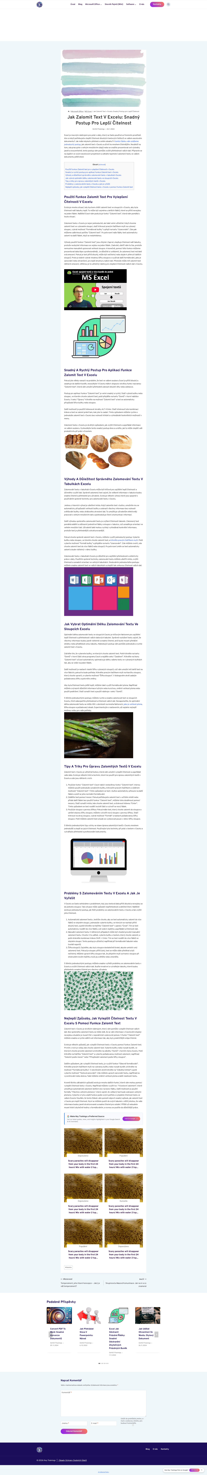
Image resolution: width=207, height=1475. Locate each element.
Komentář (67, 1392)
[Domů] (68, 111)
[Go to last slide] (51, 1334)
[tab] (99, 1363)
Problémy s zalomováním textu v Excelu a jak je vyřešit (87, 184)
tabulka (68, 1267)
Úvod (73, 4)
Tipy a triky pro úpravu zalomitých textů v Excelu (85, 181)
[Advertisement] (103, 25)
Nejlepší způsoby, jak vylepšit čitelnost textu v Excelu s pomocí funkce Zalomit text (99, 187)
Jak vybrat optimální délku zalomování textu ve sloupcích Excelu (91, 178)
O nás (141, 4)
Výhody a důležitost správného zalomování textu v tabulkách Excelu (93, 175)
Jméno (65, 1423)
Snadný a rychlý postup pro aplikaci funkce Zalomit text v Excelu (91, 172)
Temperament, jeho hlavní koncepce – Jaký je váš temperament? (80, 1283)
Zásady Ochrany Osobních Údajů (72, 1460)
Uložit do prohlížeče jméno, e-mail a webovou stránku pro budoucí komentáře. (132, 1421)
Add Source (194, 1470)
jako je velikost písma (133, 704)
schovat (102, 165)
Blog (80, 4)
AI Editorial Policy (103, 1472)
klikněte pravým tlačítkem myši (124, 540)
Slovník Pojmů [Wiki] (114, 4)
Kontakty (157, 4)
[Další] (156, 1334)
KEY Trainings (100, 129)
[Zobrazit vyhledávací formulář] (168, 4)
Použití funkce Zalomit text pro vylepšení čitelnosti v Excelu (89, 169)
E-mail (94, 1423)
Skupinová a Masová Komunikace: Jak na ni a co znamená (126, 1283)
